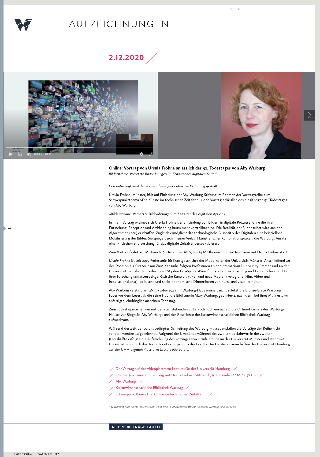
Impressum (23, 454)
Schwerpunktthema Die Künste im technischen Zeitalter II (160, 394)
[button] (2, 228)
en (238, 9)
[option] (112, 115)
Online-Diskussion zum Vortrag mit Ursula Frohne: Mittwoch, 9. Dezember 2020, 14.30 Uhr (186, 375)
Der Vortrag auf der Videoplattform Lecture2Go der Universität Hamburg (173, 369)
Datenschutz (48, 454)
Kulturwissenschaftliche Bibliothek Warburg (149, 388)
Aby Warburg (126, 381)
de (231, 9)
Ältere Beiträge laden (136, 427)
